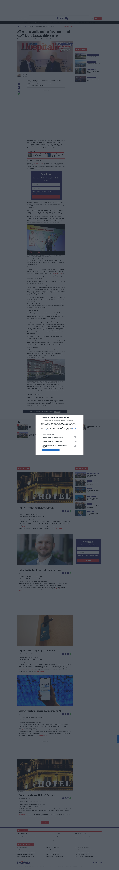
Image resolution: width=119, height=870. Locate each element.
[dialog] (59, 435)
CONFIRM (50, 449)
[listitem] (59, 434)
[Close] (81, 418)
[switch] (74, 437)
